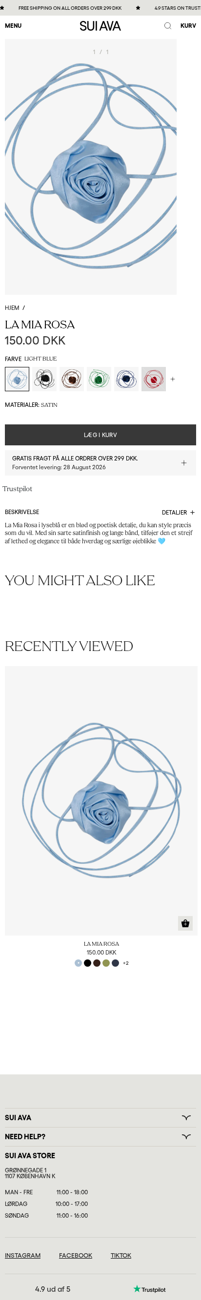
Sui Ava (18, 1117)
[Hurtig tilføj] (185, 923)
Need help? (25, 1136)
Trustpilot (17, 489)
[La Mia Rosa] (101, 801)
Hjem (12, 308)
